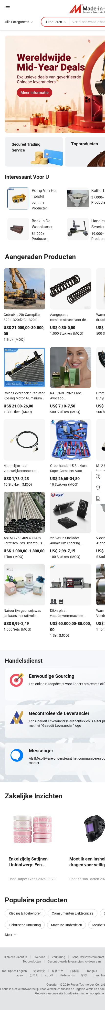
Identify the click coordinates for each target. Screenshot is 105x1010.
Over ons (39, 957)
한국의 (34, 975)
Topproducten (32, 961)
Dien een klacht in (15, 957)
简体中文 (39, 971)
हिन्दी (84, 975)
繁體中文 (57, 971)
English (22, 971)
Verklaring (58, 957)
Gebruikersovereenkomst (88, 957)
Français (91, 971)
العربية (49, 975)
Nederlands (67, 975)
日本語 (74, 971)
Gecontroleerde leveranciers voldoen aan (74, 961)
